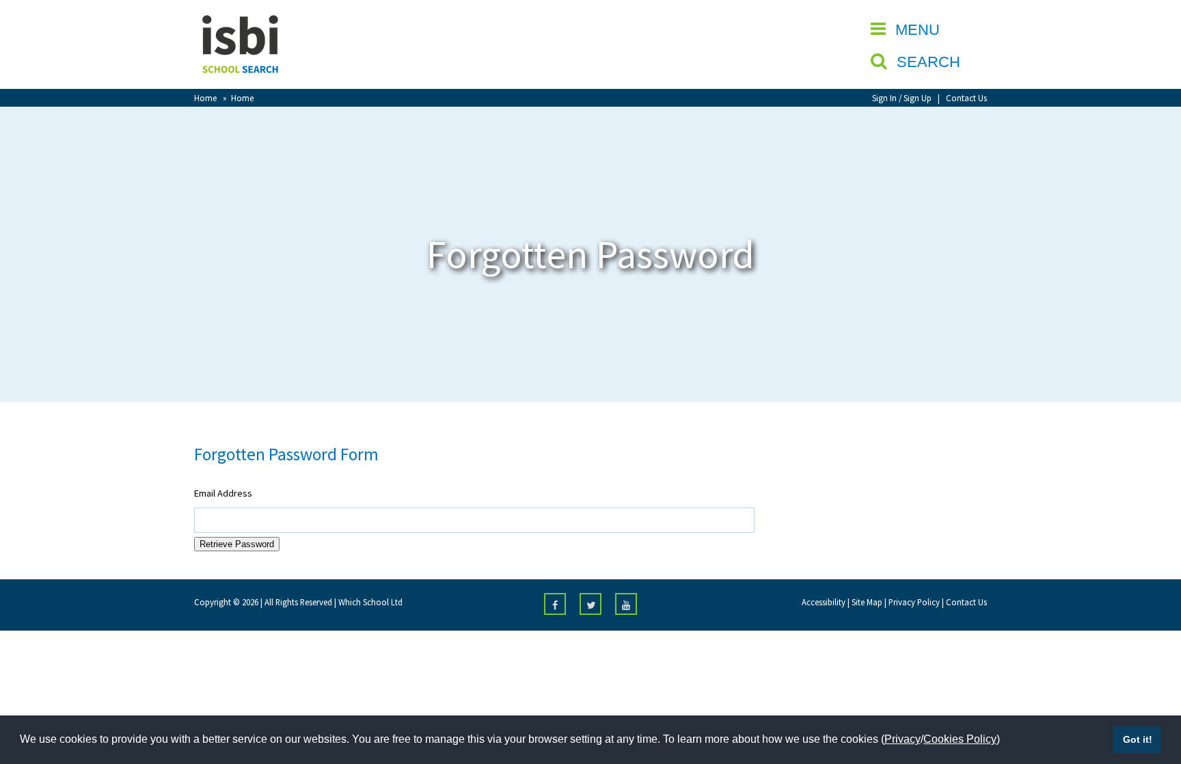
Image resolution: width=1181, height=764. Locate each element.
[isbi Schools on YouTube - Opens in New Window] (626, 604)
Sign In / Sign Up (902, 97)
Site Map (867, 601)
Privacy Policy (914, 601)
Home (205, 97)
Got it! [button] (1137, 739)
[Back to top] (1150, 688)
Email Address (223, 493)
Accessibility (823, 601)
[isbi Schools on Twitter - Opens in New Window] (590, 604)
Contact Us (966, 97)
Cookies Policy (959, 739)
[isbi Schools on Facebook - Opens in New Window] (555, 604)
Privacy (902, 739)
